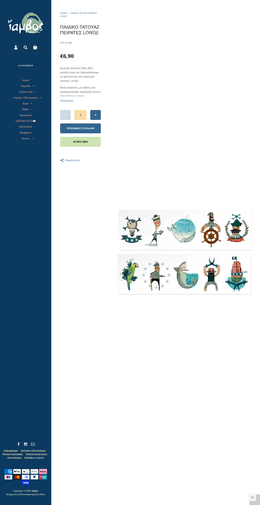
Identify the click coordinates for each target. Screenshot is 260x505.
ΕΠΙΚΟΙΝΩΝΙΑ (11, 450)
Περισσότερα (66, 101)
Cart (35, 47)
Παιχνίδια (26, 86)
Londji (68, 42)
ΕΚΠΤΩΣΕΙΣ (25, 126)
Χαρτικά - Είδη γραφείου (25, 97)
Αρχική (25, 80)
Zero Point (40, 494)
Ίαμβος (34, 490)
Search (25, 47)
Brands (25, 138)
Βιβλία (25, 109)
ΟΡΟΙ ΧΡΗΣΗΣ (14, 457)
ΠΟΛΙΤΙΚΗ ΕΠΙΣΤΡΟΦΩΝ (33, 450)
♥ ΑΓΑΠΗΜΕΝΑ (25, 65)
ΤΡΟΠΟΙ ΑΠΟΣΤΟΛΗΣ (36, 454)
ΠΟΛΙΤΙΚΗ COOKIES (34, 457)
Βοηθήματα (25, 132)
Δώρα (26, 103)
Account (16, 47)
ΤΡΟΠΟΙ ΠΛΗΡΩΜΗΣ (12, 454)
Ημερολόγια (26, 115)
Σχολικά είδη (25, 91)
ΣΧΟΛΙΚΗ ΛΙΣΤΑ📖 (26, 121)
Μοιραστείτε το (72, 160)
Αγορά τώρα (80, 141)
